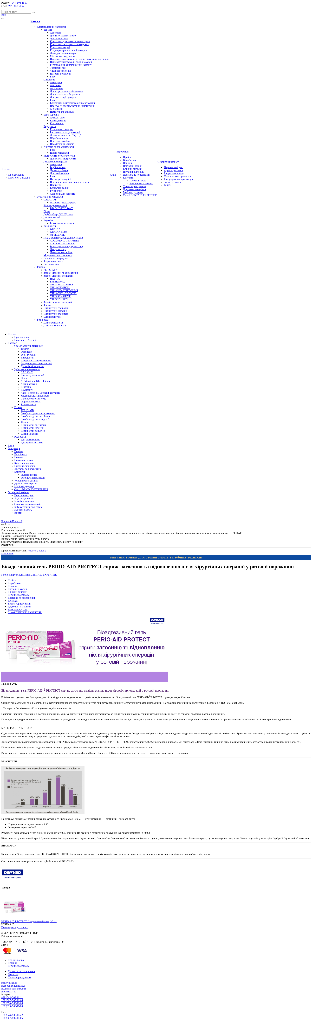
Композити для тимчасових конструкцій (72, 103)
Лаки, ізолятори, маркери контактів (63, 237)
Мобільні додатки (133, 192)
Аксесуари (56, 82)
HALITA (55, 278)
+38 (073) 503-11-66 (12, 1006)
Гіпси (47, 211)
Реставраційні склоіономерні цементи (71, 64)
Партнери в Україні (19, 177)
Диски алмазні (52, 217)
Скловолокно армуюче (56, 258)
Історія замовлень (173, 173)
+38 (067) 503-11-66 (12, 1000)
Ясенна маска (51, 264)
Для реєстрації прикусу (63, 97)
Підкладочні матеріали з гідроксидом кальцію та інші (79, 59)
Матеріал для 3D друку (63, 202)
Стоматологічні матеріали (51, 26)
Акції (113, 174)
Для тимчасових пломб (63, 35)
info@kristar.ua (9, 982)
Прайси (127, 157)
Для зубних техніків (55, 325)
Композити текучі (60, 47)
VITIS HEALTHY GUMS (64, 290)
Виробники (129, 160)
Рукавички (56, 190)
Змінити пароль (172, 182)
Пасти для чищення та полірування (69, 182)
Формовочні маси (53, 261)
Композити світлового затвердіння (69, 44)
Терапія (48, 29)
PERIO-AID (50, 269)
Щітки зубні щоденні (55, 310)
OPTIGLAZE (57, 234)
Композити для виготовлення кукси (70, 41)
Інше (52, 76)
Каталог (35, 21)
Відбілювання (57, 167)
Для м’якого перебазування (65, 94)
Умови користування (134, 186)
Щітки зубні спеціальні (56, 308)
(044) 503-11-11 (19, 2)
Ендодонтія (50, 126)
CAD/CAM (50, 199)
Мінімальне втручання (62, 56)
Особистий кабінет (168, 161)
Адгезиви (55, 32)
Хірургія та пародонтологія (59, 146)
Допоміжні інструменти (63, 158)
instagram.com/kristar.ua (13, 988)
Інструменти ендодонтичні (65, 132)
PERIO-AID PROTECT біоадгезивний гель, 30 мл (29, 921)
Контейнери (57, 123)
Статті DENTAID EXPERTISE (140, 195)
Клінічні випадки (132, 168)
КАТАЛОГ (7, 553)
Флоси (47, 305)
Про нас (6, 169)
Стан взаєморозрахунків (177, 176)
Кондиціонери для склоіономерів (68, 50)
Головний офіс (138, 180)
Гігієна (41, 267)
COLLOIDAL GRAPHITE (64, 240)
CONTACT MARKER (62, 243)
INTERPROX (57, 281)
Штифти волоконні (60, 73)
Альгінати (55, 85)
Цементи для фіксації (62, 111)
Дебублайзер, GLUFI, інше (58, 214)
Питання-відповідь (133, 171)
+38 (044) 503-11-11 (12, 997)
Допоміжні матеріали (55, 161)
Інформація (123, 151)
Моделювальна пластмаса (58, 255)
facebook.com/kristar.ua (13, 985)
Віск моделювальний (55, 205)
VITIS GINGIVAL (60, 287)
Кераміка (48, 220)
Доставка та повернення (136, 174)
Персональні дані (173, 167)
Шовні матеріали (59, 152)
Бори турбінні (51, 114)
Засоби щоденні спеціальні (58, 275)
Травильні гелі (58, 67)
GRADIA (55, 228)
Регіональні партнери (141, 183)
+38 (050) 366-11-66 (12, 1003)
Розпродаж (43, 319)
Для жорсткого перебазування (66, 91)
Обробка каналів (59, 138)
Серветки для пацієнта (62, 193)
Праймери (55, 185)
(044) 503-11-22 (16, 5)
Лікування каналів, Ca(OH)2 (66, 135)
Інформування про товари (178, 179)
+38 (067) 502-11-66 (12, 1018)
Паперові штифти (60, 141)
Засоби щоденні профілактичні (61, 272)
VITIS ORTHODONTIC (63, 293)
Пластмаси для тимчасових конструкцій (72, 105)
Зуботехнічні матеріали (50, 196)
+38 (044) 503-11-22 (12, 1015)
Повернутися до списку (14, 927)
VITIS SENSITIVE (60, 296)
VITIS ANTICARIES (61, 284)
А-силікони (56, 88)
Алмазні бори (57, 117)
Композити (50, 226)
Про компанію (16, 174)
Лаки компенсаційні (61, 252)
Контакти (128, 177)
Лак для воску (58, 249)
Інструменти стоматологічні (59, 155)
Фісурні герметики (60, 70)
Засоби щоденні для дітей (58, 302)
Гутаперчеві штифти (61, 129)
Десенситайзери (59, 170)
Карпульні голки (59, 187)
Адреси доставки (173, 170)
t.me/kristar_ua (8, 991)
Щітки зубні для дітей (56, 313)
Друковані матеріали (134, 189)
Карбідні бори (58, 120)
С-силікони (56, 108)
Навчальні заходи (132, 166)
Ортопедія (49, 79)
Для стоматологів (53, 322)
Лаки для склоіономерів (63, 53)
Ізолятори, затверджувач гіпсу (66, 246)
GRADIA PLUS (58, 231)
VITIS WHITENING (61, 299)
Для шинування (59, 38)
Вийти (167, 185)
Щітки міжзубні (52, 316)
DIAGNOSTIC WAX (61, 208)
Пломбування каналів (62, 144)
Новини (127, 163)
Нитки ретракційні (60, 179)
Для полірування (59, 173)
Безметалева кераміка (62, 223)
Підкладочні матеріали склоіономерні (71, 62)
